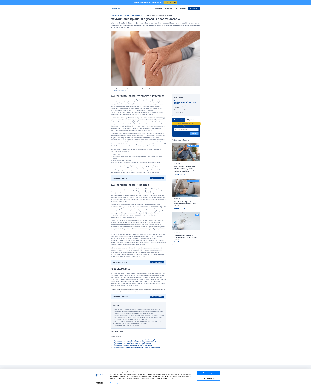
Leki (176, 8)
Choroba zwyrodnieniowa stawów (133, 15)
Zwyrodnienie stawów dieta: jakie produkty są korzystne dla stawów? (134, 342)
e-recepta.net (115, 15)
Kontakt (183, 8)
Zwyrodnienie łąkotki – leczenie (183, 110)
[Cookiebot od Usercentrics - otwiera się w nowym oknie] (99, 383)
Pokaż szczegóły (115, 382)
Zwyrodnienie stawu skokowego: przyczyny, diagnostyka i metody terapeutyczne (138, 340)
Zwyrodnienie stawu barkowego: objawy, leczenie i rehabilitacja (132, 346)
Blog (121, 15)
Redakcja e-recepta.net (120, 90)
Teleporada (168, 9)
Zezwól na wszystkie (209, 373)
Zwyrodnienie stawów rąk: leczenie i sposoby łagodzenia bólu (131, 344)
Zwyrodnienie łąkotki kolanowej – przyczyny (183, 106)
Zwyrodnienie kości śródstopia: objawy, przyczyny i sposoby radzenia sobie (136, 348)
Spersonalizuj (208, 378)
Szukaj (194, 134)
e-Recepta (158, 8)
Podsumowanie (178, 112)
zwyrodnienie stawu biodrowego (142, 142)
